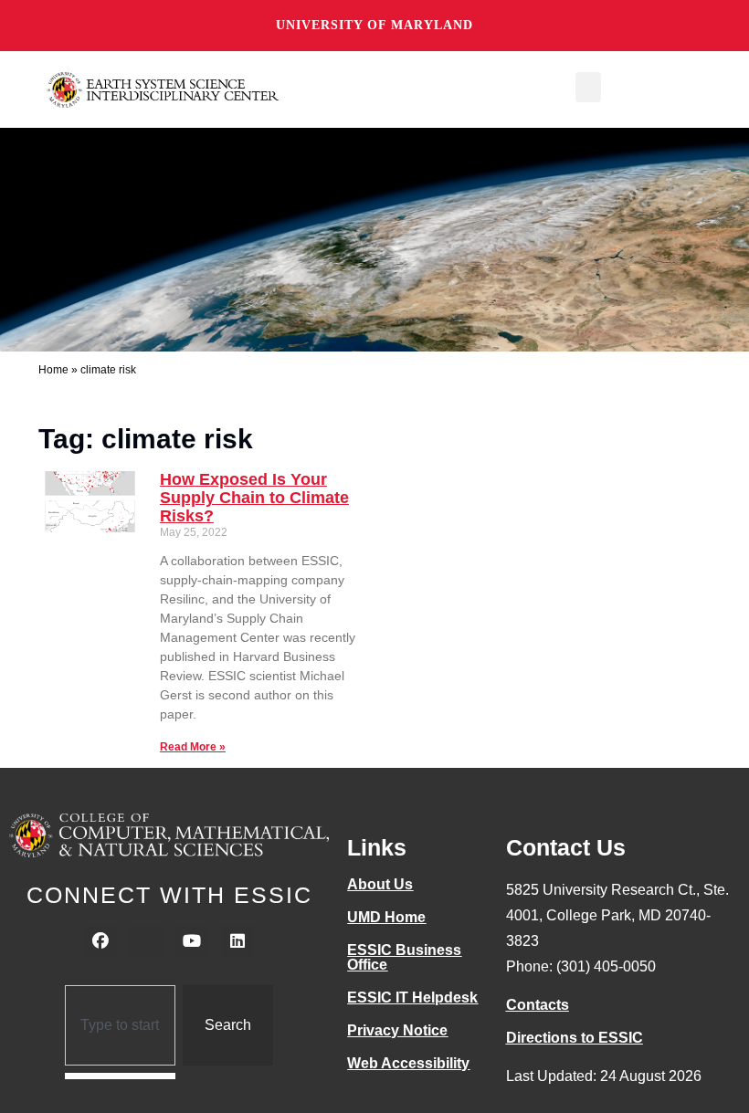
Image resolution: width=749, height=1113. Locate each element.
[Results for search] (120, 1076)
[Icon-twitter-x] (146, 941)
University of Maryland (374, 25)
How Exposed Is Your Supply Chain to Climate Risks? (254, 497)
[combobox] (120, 1025)
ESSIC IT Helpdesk (412, 997)
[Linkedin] (237, 941)
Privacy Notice (397, 1030)
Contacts (537, 1005)
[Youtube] (191, 941)
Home (53, 369)
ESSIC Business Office (404, 957)
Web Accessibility (408, 1063)
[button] (588, 87)
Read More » (193, 746)
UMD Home (386, 917)
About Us (380, 884)
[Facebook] (100, 941)
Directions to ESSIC (574, 1037)
